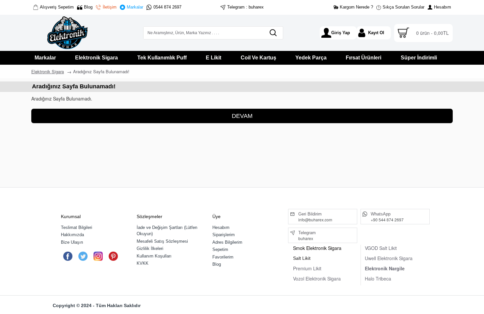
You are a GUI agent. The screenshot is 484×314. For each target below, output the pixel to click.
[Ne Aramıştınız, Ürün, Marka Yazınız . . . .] (273, 33)
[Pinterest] (113, 256)
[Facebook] (67, 256)
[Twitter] (83, 256)
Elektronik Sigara (47, 71)
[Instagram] (98, 256)
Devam (242, 116)
